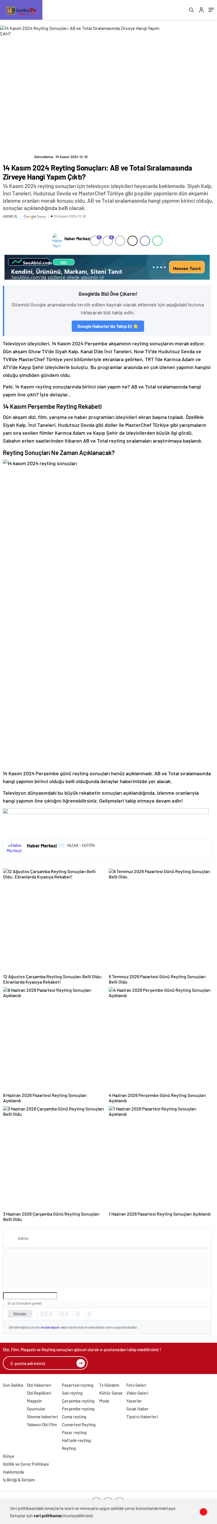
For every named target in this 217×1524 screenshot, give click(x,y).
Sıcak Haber (137, 1408)
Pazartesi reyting (77, 1385)
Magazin (34, 1400)
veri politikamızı (48, 1515)
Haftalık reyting (76, 1440)
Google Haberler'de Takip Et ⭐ (107, 326)
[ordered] (62, 1314)
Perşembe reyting (78, 1408)
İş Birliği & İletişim (19, 1479)
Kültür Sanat (111, 1392)
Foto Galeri (136, 1385)
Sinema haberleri (42, 1416)
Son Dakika (13, 1385)
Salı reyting (72, 1392)
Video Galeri (137, 1392)
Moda (104, 1400)
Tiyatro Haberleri (142, 1416)
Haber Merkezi (77, 238)
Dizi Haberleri (39, 1385)
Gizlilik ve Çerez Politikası (26, 1463)
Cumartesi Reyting (79, 1424)
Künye (8, 1456)
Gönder (20, 1313)
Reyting (69, 1448)
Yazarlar (134, 1400)
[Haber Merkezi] (57, 240)
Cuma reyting (74, 1416)
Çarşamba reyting (78, 1400)
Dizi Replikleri (39, 1392)
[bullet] (66, 1314)
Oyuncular (36, 1408)
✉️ (61, 845)
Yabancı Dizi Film (42, 1424)
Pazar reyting (74, 1432)
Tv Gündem (109, 1385)
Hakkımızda (13, 1471)
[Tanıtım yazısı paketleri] (107, 267)
